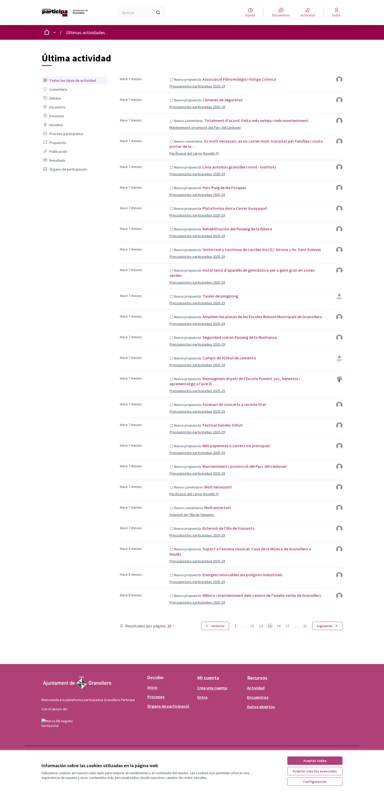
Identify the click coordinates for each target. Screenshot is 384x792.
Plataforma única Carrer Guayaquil (234, 208)
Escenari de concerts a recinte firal (234, 404)
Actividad (256, 687)
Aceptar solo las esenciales (315, 771)
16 (279, 626)
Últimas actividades (85, 33)
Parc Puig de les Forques (224, 187)
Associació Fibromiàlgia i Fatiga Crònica (239, 79)
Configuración (315, 781)
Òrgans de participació (168, 706)
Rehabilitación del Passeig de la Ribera (237, 228)
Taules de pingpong (220, 296)
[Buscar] (158, 13)
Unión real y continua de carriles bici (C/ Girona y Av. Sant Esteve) (261, 249)
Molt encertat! (217, 507)
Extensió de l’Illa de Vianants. (192, 514)
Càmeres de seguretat (222, 99)
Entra (202, 697)
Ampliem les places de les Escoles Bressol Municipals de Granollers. (262, 316)
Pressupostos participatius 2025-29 (197, 86)
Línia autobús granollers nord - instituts (239, 167)
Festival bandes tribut (222, 425)
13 (252, 626)
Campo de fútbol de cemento (229, 357)
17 (287, 626)
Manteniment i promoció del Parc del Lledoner (205, 127)
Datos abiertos (261, 706)
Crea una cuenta (212, 687)
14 (261, 626)
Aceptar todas (315, 760)
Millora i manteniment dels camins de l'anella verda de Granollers (261, 595)
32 (305, 626)
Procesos (155, 696)
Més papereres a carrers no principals (236, 445)
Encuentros (257, 697)
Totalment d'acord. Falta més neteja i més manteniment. (256, 120)
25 (169, 625)
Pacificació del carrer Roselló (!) (194, 153)
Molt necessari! (218, 487)
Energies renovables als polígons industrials (242, 574)
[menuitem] (74, 80)
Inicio (152, 687)
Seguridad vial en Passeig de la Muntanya (239, 337)
